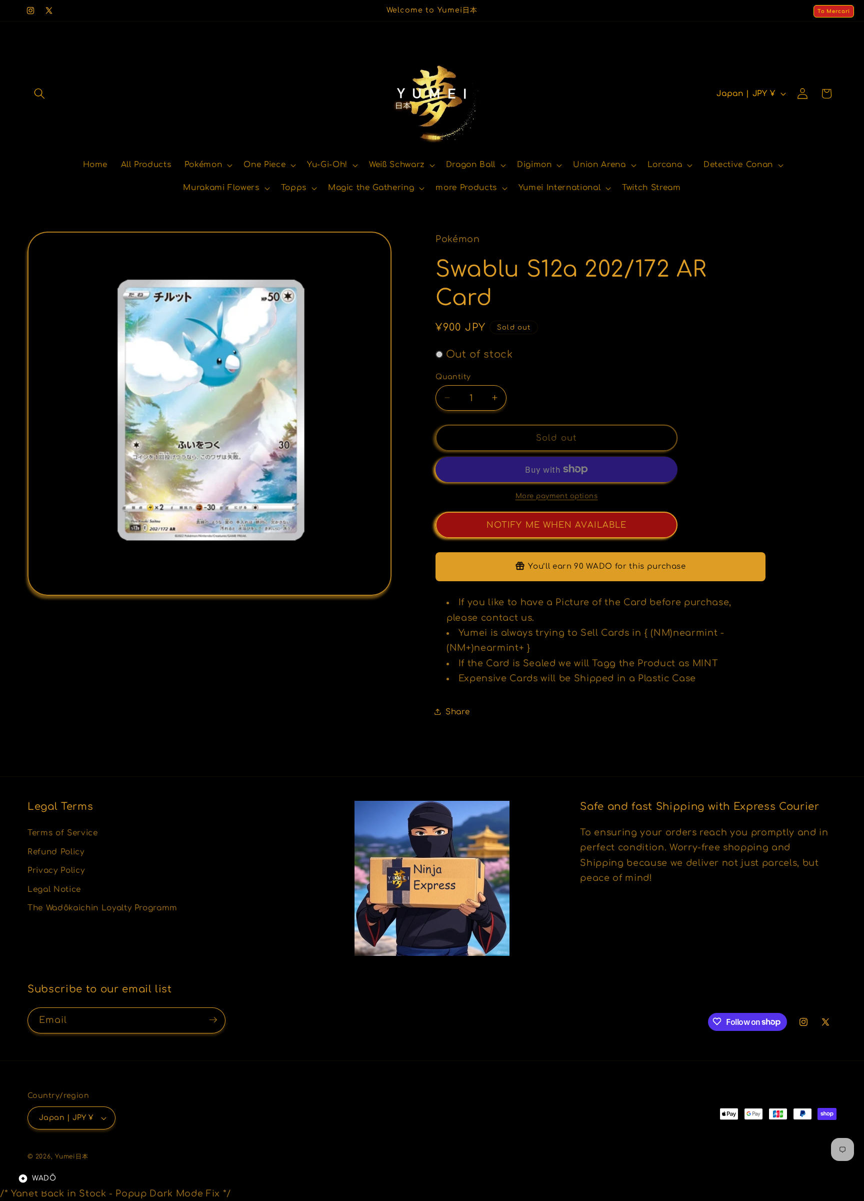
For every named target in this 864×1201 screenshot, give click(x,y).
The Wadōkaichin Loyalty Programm (103, 907)
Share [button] (458, 711)
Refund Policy (56, 851)
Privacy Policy (56, 870)
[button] (40, 94)
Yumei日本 (71, 1156)
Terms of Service (63, 832)
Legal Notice (54, 888)
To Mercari (834, 11)
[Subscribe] (213, 1020)
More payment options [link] (557, 495)
